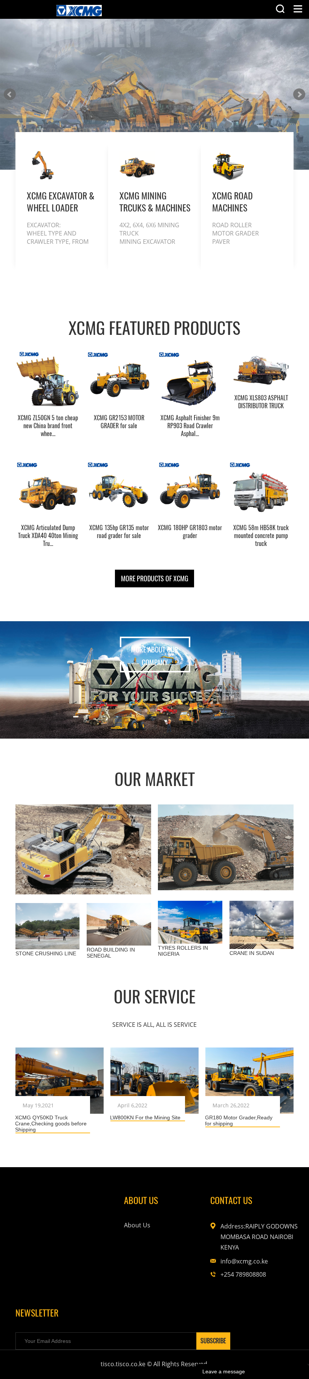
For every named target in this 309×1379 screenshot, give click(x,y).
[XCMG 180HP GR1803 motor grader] (190, 521)
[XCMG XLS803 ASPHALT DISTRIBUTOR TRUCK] (261, 391)
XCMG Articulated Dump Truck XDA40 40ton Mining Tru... (48, 535)
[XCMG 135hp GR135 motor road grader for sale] (118, 521)
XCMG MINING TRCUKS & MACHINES (154, 202)
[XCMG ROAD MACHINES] (228, 165)
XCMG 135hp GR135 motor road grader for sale (119, 532)
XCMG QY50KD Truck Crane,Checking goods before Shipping (51, 1123)
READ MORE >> (154, 713)
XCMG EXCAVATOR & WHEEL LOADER (61, 202)
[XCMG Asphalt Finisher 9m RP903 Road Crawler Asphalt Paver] (190, 411)
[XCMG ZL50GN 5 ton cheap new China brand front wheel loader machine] (48, 411)
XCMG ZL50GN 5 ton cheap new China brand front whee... (48, 426)
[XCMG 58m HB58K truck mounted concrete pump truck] (261, 521)
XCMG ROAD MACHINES (232, 202)
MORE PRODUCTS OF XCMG (154, 578)
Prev (10, 94)
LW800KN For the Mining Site (145, 1117)
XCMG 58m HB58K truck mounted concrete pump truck (261, 535)
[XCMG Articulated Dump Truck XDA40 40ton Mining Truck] (48, 521)
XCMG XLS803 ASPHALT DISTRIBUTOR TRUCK (261, 402)
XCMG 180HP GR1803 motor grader (190, 532)
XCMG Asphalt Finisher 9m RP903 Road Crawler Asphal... (190, 426)
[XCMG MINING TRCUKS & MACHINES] (137, 165)
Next (299, 94)
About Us (137, 1225)
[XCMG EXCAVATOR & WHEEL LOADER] (43, 165)
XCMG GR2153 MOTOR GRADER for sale (119, 422)
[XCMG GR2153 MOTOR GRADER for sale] (118, 411)
